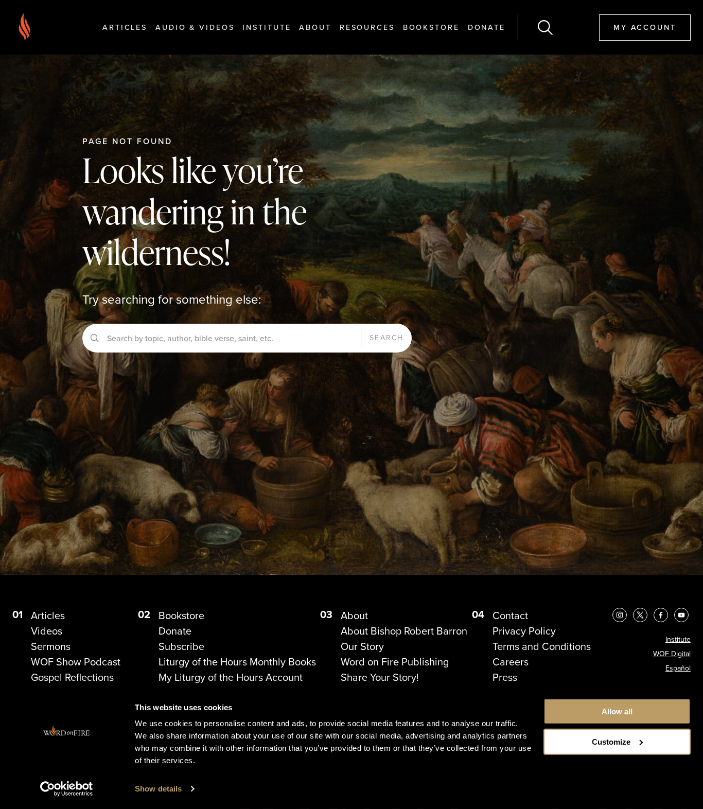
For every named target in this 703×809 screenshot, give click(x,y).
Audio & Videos (194, 27)
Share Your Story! (380, 677)
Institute (266, 27)
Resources (367, 27)
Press (505, 677)
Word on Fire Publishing (395, 662)
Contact (510, 615)
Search (386, 337)
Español (678, 668)
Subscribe (181, 646)
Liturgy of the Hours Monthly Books (237, 662)
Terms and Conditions (542, 646)
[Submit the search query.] (95, 338)
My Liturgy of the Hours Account (231, 677)
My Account (644, 27)
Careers (511, 662)
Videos (46, 631)
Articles (124, 27)
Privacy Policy (524, 631)
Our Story (362, 646)
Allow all (617, 711)
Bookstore (431, 27)
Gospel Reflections (72, 677)
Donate (486, 27)
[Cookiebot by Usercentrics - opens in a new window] (67, 789)
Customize (611, 741)
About (315, 27)
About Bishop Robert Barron (404, 631)
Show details (158, 788)
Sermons (51, 646)
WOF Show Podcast (75, 662)
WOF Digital (672, 653)
